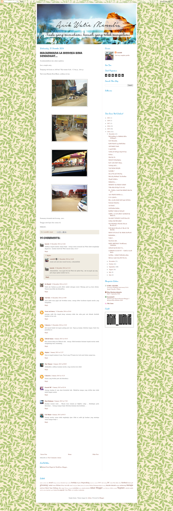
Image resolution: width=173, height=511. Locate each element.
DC (108, 482)
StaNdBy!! (112, 171)
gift (132, 483)
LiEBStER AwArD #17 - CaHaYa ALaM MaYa (120, 251)
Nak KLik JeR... (113, 241)
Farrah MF (48, 387)
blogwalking (85, 482)
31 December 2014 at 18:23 (59, 284)
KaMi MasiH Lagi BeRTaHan (117, 143)
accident (44, 482)
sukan (44, 490)
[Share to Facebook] (64, 232)
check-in (92, 482)
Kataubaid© (111, 297)
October (111, 264)
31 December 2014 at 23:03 (59, 325)
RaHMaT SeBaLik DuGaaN (116, 211)
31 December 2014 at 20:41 (63, 311)
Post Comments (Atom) (54, 458)
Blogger (102, 498)
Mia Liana (110, 303)
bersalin (63, 483)
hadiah (50, 485)
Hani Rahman (49, 401)
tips (49, 490)
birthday (74, 482)
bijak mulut (68, 482)
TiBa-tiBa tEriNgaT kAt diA (117, 187)
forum (129, 483)
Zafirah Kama (49, 339)
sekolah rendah (129, 488)
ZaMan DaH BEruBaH (115, 221)
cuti (103, 483)
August (111, 269)
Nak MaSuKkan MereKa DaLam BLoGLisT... (118, 224)
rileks (111, 488)
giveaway (44, 484)
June (110, 275)
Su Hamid (48, 284)
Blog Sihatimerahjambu (114, 292)
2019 (108, 120)
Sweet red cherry (50, 311)
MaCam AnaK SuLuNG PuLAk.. (118, 258)
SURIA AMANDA (112, 286)
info (68, 485)
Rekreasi (108, 488)
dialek (111, 482)
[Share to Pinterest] (65, 232)
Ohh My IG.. (112, 157)
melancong (123, 485)
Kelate (91, 485)
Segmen (121, 487)
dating (105, 482)
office (60, 488)
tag (47, 490)
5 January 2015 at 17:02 (61, 401)
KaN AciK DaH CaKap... (116, 163)
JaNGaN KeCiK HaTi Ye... (116, 248)
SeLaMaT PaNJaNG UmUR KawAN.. (119, 218)
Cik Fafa (47, 298)
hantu (54, 485)
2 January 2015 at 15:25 (58, 376)
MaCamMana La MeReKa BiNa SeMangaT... (118, 137)
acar (41, 483)
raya (104, 488)
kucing (103, 485)
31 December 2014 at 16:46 (57, 244)
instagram (75, 485)
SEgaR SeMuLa (113, 179)
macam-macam (111, 485)
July (110, 272)
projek (83, 488)
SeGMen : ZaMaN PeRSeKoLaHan (119, 255)
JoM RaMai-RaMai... (114, 208)
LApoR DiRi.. (113, 149)
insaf (71, 485)
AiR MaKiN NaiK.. (114, 146)
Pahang (66, 488)
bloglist (79, 483)
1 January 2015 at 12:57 (56, 352)
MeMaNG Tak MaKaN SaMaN (117, 185)
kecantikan (86, 485)
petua (80, 488)
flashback (124, 482)
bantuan (58, 482)
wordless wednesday (79, 490)
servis (41, 490)
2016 (108, 126)
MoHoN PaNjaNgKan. (115, 160)
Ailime (90, 498)
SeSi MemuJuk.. (113, 141)
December (112, 134)
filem (120, 482)
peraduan (75, 488)
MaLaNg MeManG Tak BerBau (117, 176)
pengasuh (71, 488)
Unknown (48, 325)
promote (88, 488)
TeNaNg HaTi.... (113, 165)
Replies (49, 255)
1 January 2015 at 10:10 (61, 339)
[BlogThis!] (60, 232)
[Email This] (58, 232)
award (51, 482)
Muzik (47, 488)
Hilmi (62, 485)
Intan (79, 485)
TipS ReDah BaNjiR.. (115, 168)
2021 (108, 118)
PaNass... (111, 154)
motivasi (42, 488)
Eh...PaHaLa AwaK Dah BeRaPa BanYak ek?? (120, 191)
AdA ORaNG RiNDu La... (116, 195)
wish (72, 490)
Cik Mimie (48, 414)
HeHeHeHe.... (113, 235)
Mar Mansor (48, 364)
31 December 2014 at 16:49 (66, 259)
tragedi (52, 490)
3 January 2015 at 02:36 (59, 387)
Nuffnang (55, 488)
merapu (129, 484)
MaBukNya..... (113, 182)
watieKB (52, 259)
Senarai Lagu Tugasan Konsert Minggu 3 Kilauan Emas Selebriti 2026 (118, 299)
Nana (50, 488)
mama (117, 485)
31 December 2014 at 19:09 (58, 298)
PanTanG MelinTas (114, 203)
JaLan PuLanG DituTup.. (116, 174)
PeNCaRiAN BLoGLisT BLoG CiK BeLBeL (119, 229)
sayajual (115, 488)
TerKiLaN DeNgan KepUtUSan (118, 152)
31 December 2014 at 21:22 (62, 268)
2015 (108, 129)
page (63, 488)
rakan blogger (96, 487)
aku (47, 482)
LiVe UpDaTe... (113, 197)
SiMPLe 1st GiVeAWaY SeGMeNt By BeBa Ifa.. (119, 214)
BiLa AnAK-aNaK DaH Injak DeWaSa (120, 200)
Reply (46, 251)
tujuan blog (57, 490)
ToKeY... (111, 238)
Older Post (96, 454)
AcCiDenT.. (112, 205)
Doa (114, 483)
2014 (108, 132)
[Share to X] (62, 232)
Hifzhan (58, 485)
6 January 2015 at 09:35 (58, 415)
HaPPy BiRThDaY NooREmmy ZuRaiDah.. (118, 244)
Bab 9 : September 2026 (113, 294)
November (112, 261)
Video (66, 490)
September (112, 267)
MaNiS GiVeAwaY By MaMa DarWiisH (120, 232)
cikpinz (47, 352)
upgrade (62, 490)
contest (96, 482)
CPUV (99, 483)
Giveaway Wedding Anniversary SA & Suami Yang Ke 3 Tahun (117, 288)
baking (54, 482)
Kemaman (96, 485)
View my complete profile (122, 55)
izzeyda (47, 244)
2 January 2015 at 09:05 (60, 364)
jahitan (82, 485)
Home (69, 454)
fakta (117, 483)
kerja (100, 485)
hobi (66, 485)
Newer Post (43, 454)
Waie (69, 490)
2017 (108, 123)
